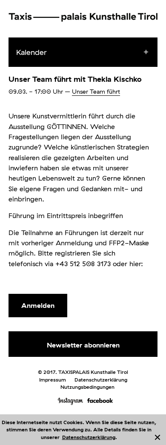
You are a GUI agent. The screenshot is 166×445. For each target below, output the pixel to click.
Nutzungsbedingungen (87, 387)
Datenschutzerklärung (88, 437)
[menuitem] (90, 52)
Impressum (52, 379)
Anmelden (37, 305)
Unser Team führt (96, 91)
